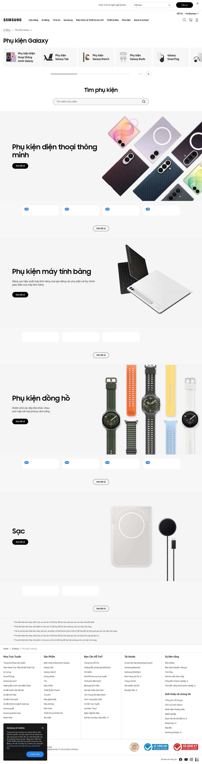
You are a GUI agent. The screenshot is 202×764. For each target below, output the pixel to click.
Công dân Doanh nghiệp (175, 681)
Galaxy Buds (49, 676)
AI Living (7, 672)
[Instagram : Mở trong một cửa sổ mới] (191, 759)
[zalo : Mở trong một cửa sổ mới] (197, 759)
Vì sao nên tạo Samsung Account (138, 662)
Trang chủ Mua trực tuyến (14, 662)
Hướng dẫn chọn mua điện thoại (17, 685)
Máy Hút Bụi (49, 704)
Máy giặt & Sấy (50, 699)
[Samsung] (12, 20)
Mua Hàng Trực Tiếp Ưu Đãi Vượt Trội (18, 667)
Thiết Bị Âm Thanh (52, 690)
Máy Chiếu (48, 685)
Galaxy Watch (50, 672)
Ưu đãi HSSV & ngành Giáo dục (16, 704)
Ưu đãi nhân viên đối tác (13, 690)
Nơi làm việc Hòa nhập (174, 676)
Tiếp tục (184, 5)
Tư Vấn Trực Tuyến (92, 704)
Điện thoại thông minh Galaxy (57, 662)
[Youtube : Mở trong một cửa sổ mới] (186, 759)
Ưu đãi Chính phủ (10, 699)
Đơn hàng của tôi (132, 676)
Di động (6, 30)
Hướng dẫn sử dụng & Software (97, 667)
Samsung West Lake (12, 713)
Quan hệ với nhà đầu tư (175, 718)
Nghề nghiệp (170, 714)
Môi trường (169, 662)
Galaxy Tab (48, 667)
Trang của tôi (130, 681)
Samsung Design (172, 732)
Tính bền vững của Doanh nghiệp (179, 685)
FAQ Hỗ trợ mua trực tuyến (95, 676)
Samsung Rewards (132, 667)
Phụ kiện (47, 717)
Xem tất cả (20, 165)
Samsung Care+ (10, 681)
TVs (45, 681)
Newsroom (170, 723)
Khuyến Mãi (130, 690)
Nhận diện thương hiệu (175, 709)
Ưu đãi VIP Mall (9, 694)
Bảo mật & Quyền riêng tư (176, 667)
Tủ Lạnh (47, 694)
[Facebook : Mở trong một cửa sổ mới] (180, 759)
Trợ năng (169, 672)
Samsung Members (133, 672)
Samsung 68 (8, 708)
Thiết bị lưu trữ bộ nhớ (53, 713)
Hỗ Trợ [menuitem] (179, 13)
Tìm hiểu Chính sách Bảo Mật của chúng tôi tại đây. (23, 746)
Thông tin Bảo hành (92, 681)
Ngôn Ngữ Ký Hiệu (92, 713)
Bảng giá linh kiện (92, 685)
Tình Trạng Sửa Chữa (93, 699)
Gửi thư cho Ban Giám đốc (95, 717)
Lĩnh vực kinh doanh (173, 704)
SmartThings (8, 676)
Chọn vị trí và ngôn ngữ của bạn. (112, 5)
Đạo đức (168, 727)
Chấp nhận (35, 754)
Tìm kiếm (88, 672)
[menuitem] (33, 20)
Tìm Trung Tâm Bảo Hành (95, 694)
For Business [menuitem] (191, 13)
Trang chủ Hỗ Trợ (91, 662)
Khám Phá (7, 717)
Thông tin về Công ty (174, 700)
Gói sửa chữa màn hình (94, 690)
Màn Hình (48, 708)
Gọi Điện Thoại (90, 708)
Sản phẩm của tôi (132, 685)
